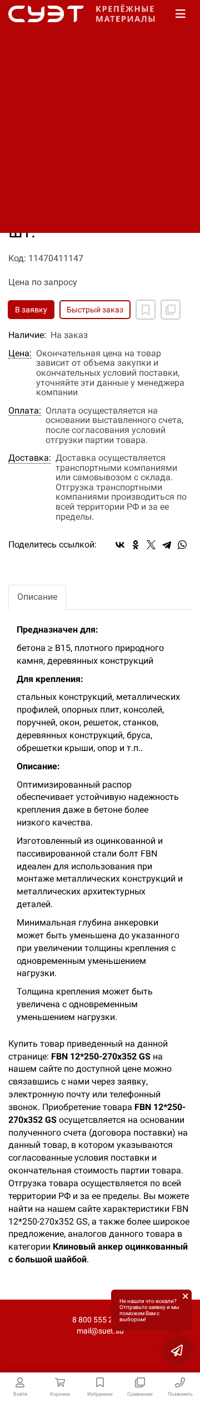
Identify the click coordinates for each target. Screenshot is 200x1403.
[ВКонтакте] (120, 544)
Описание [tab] (37, 596)
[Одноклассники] (135, 544)
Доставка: (29, 458)
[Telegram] (166, 544)
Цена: (20, 354)
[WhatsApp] (182, 544)
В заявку (31, 309)
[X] (151, 544)
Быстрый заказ (95, 309)
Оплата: (24, 411)
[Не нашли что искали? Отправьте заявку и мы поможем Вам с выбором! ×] (178, 1350)
